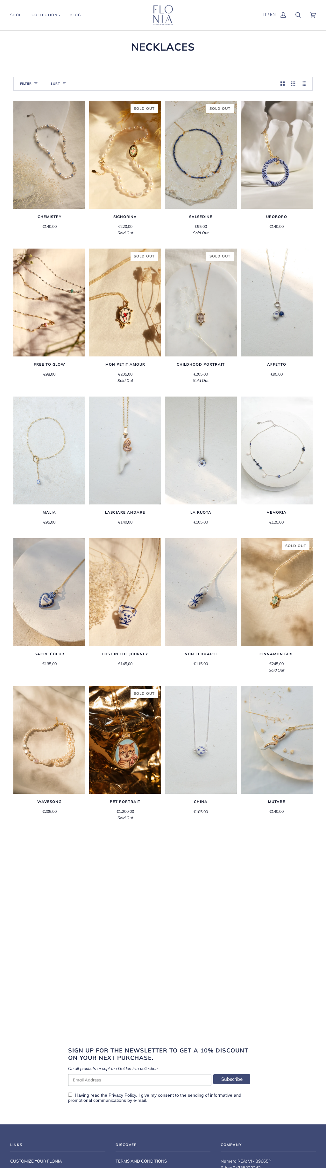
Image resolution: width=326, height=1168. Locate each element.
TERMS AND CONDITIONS (141, 1161)
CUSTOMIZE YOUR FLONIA (36, 1161)
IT (265, 14)
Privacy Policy (122, 1095)
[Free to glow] (49, 302)
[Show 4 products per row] (305, 83)
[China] (201, 740)
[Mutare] (277, 740)
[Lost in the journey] (125, 592)
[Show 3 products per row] (293, 83)
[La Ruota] (201, 450)
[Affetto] (277, 302)
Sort (55, 83)
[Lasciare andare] (125, 450)
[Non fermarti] (201, 592)
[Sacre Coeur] (49, 592)
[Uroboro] (277, 155)
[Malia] (49, 450)
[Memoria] (277, 450)
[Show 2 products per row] (282, 83)
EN (273, 14)
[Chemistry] (49, 155)
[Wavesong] (49, 740)
